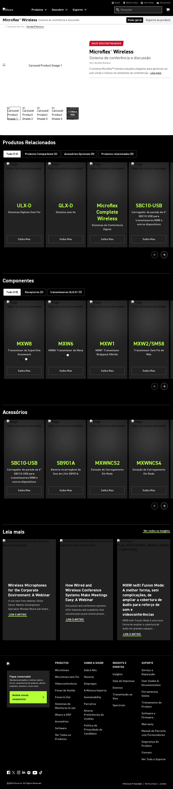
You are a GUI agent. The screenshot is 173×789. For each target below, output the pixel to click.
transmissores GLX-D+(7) (66, 292)
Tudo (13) (12, 154)
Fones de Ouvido (65, 690)
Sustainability (92, 697)
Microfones (62, 670)
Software (61, 728)
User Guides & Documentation (151, 683)
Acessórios (62, 721)
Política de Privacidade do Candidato (93, 729)
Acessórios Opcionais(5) (79, 154)
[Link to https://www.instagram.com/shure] (18, 772)
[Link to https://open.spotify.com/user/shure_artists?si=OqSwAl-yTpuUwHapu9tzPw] (29, 772)
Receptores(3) (34, 292)
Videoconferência (66, 683)
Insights (117, 674)
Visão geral (135, 20)
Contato (147, 752)
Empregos (90, 683)
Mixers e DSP (63, 714)
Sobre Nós (90, 670)
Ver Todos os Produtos (63, 737)
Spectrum (119, 705)
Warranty (147, 724)
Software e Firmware (148, 715)
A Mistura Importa (95, 690)
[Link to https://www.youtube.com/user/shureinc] (34, 773)
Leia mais (155, 73)
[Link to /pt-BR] (14, 10)
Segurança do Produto (150, 744)
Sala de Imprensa (123, 681)
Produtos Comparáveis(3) (41, 154)
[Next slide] (164, 254)
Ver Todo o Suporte (154, 759)
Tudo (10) (12, 292)
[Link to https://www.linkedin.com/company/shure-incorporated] (23, 772)
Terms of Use (151, 784)
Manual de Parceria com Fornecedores (154, 733)
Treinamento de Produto (152, 704)
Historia (89, 677)
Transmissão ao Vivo (122, 696)
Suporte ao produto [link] (158, 20)
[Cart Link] (168, 10)
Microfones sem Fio (67, 677)
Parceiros (90, 704)
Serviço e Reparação (148, 672)
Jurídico (162, 784)
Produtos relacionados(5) (117, 154)
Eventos (118, 687)
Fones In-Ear (63, 697)
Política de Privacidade (132, 784)
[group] (13, 113)
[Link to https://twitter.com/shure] (13, 772)
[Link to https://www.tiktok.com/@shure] (40, 772)
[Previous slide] (154, 254)
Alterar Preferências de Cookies (94, 715)
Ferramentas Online (150, 694)
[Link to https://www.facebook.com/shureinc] (8, 772)
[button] (22, 359)
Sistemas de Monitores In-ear (65, 706)
